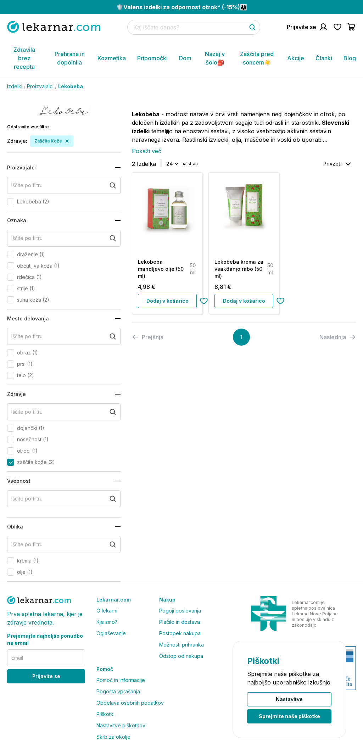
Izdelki (14, 86)
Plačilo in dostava (179, 622)
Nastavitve (289, 699)
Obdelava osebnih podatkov (130, 703)
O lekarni (106, 611)
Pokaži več (146, 151)
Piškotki (105, 714)
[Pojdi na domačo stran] (53, 27)
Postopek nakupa (180, 633)
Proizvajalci (40, 86)
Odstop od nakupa (181, 656)
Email (17, 658)
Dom (185, 58)
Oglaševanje (111, 633)
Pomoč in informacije (120, 680)
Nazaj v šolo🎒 (215, 58)
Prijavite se (46, 676)
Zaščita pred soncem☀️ (257, 58)
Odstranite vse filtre (28, 126)
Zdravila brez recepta (24, 58)
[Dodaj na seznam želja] (204, 301)
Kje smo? (106, 622)
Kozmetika (111, 58)
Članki (323, 58)
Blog (350, 58)
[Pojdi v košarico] (351, 27)
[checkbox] (10, 201)
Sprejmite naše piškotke (289, 716)
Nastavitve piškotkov (120, 725)
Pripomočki (152, 58)
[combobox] (172, 163)
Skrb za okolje (113, 737)
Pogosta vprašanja (118, 691)
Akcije (295, 58)
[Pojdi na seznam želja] (337, 27)
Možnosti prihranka (181, 645)
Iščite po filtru (27, 185)
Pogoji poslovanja (180, 611)
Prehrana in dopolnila (70, 58)
